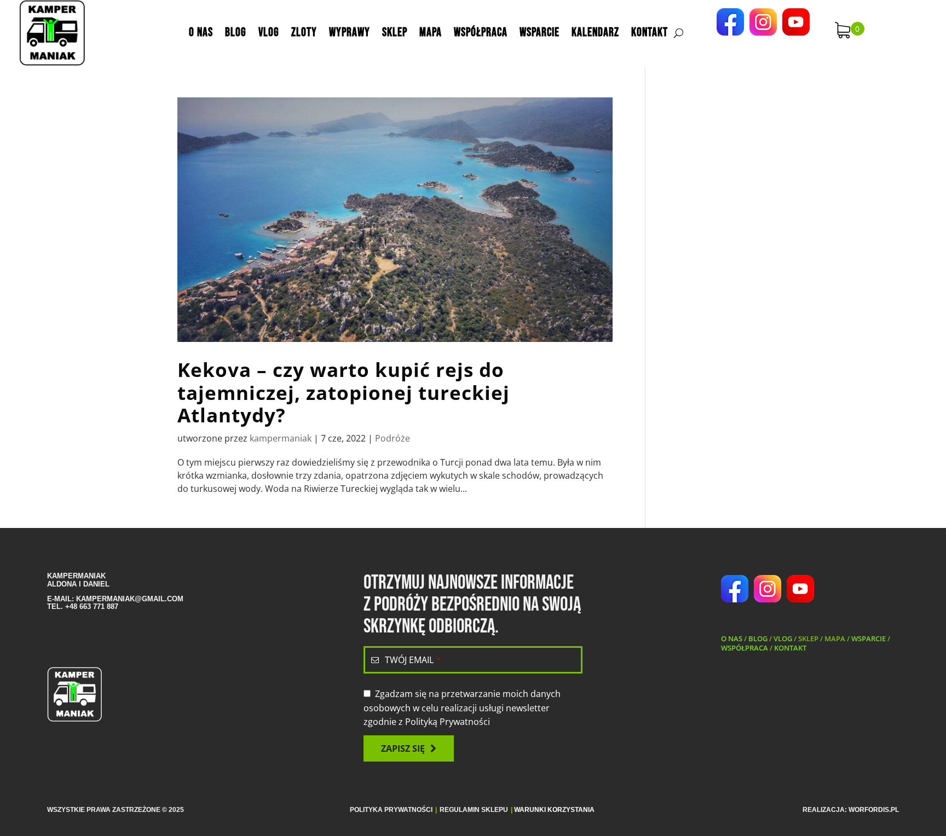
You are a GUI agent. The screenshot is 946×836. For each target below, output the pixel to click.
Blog (235, 32)
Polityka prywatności (391, 810)
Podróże (392, 438)
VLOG (783, 638)
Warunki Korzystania (554, 810)
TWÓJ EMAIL (413, 660)
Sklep (394, 32)
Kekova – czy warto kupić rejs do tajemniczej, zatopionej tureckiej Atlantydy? (343, 392)
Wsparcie (539, 32)
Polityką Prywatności (447, 722)
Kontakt (649, 32)
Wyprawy (349, 32)
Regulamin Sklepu (474, 810)
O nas (201, 32)
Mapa (430, 32)
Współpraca (480, 32)
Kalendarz (595, 32)
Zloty (304, 32)
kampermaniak (281, 438)
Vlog (268, 32)
